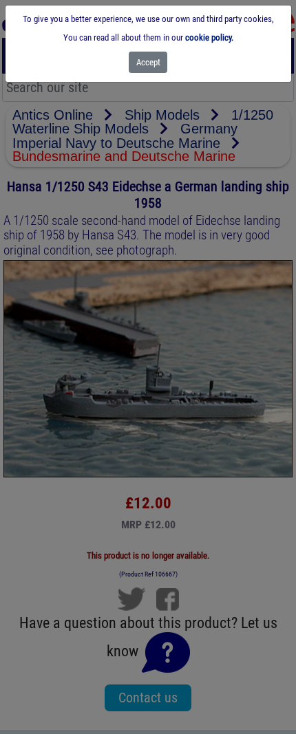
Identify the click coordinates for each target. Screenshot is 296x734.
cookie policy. (209, 37)
